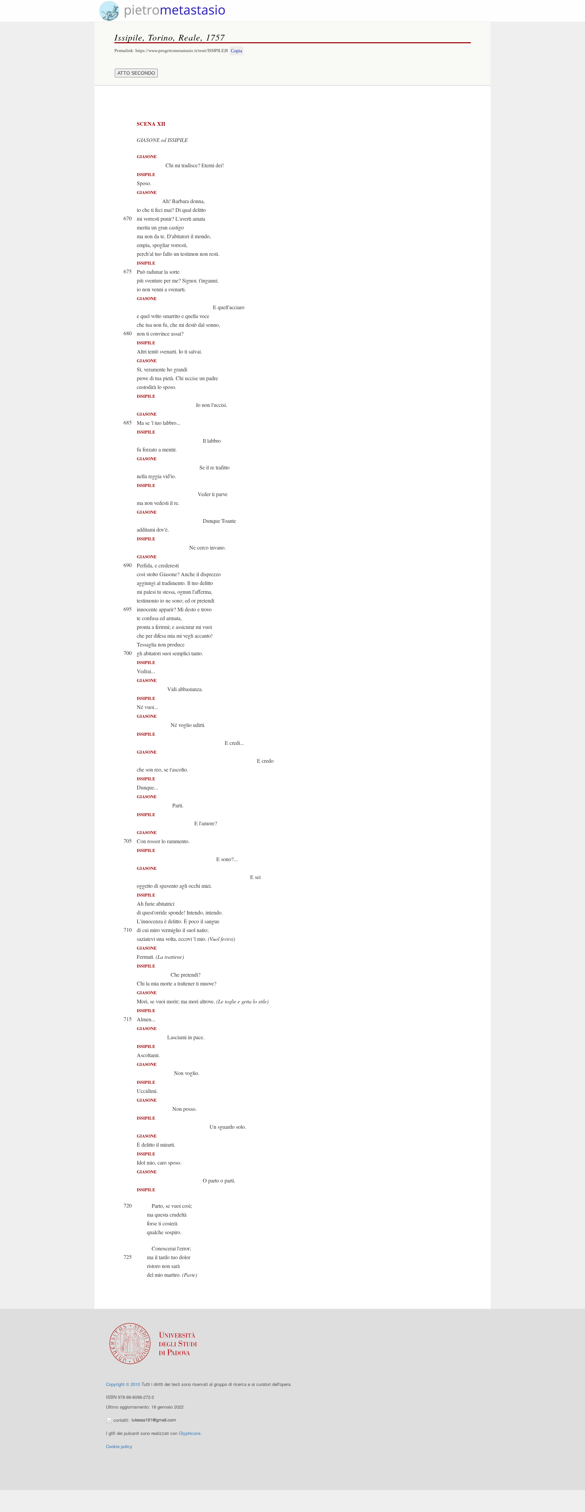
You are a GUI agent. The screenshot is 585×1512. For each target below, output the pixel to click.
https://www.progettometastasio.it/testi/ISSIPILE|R (181, 50)
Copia (236, 50)
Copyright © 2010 (123, 1384)
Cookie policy (119, 1446)
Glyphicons (190, 1433)
